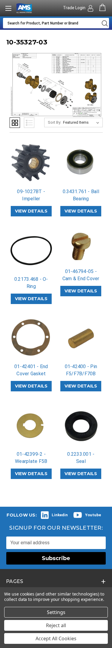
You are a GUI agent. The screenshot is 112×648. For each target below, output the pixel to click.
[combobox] (51, 23)
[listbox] (82, 122)
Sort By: (54, 122)
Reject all (56, 625)
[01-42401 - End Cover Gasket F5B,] (31, 338)
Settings (56, 612)
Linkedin (60, 515)
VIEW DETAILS (31, 211)
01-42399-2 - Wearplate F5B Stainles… (31, 461)
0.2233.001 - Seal (80, 457)
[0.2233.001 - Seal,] (81, 426)
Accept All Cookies (56, 638)
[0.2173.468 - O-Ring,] (31, 251)
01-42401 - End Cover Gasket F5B (31, 374)
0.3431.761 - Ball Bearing (81, 195)
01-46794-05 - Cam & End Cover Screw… (80, 279)
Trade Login (74, 7)
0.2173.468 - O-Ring (31, 282)
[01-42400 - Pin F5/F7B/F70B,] (81, 338)
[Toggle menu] (8, 8)
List (29, 122)
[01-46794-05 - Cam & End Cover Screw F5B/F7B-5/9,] (81, 247)
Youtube (93, 515)
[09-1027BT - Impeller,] (31, 163)
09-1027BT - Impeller (31, 195)
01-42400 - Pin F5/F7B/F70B (81, 370)
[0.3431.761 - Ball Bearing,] (81, 163)
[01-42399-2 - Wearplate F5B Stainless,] (31, 426)
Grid (15, 122)
